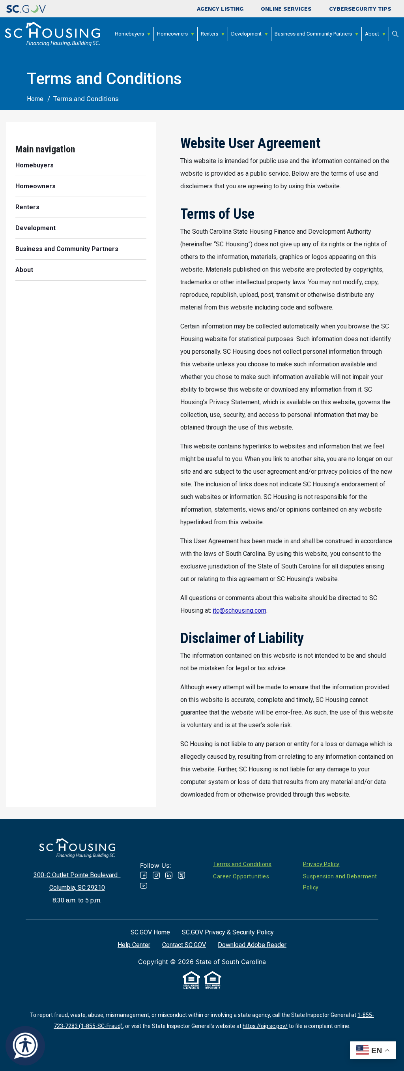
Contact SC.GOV (184, 945)
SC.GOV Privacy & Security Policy (228, 932)
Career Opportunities (241, 876)
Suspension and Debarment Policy (340, 882)
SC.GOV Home (150, 932)
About (372, 34)
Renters (209, 34)
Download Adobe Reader (252, 945)
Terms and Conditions (242, 864)
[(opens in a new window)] (26, 8)
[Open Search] (395, 34)
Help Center (134, 945)
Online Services (286, 9)
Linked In (168, 875)
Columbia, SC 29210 (77, 887)
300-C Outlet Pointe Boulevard (77, 875)
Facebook (143, 875)
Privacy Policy (321, 864)
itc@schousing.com (239, 610)
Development (246, 34)
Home (35, 99)
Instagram (156, 875)
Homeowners (172, 34)
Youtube (143, 885)
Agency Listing (220, 9)
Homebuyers (129, 34)
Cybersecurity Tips (360, 9)
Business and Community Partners (313, 34)
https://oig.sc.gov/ (265, 1026)
